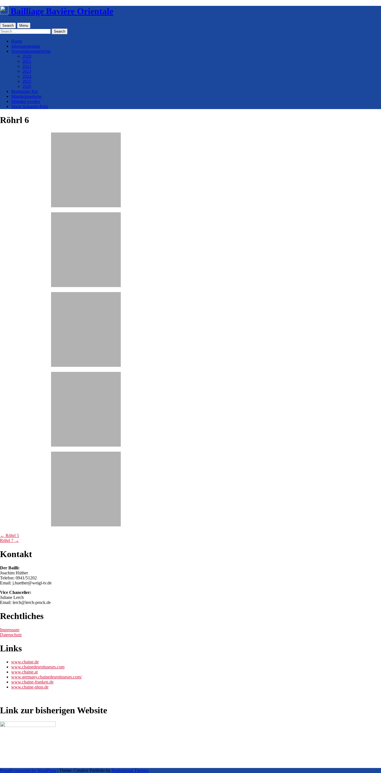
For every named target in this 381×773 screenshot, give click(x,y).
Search (8, 25)
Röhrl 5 (9, 535)
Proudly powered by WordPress (28, 770)
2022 (26, 66)
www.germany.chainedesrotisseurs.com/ (46, 677)
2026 (26, 86)
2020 (26, 56)
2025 (26, 81)
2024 (26, 76)
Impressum (9, 629)
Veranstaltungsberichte (31, 51)
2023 (26, 71)
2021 (26, 61)
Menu (23, 25)
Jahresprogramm (25, 46)
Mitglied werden (25, 101)
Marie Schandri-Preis (29, 106)
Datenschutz (11, 634)
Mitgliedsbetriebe (26, 96)
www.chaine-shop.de (30, 687)
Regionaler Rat (24, 91)
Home (16, 41)
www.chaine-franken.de (32, 682)
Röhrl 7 (9, 540)
